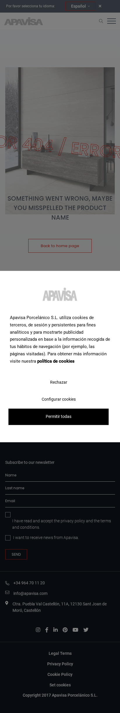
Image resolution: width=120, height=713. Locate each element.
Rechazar (58, 382)
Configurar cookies (59, 399)
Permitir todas (58, 416)
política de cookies (56, 361)
